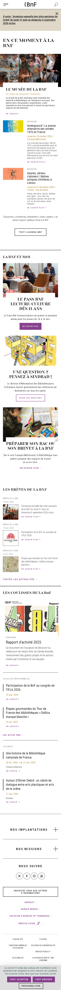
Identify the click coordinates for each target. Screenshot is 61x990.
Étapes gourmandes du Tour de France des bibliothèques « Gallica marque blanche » (28, 712)
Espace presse (29, 909)
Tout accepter (19, 979)
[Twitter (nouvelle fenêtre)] (19, 876)
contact (29, 902)
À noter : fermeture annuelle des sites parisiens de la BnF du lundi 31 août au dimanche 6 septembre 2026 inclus (30, 20)
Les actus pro (12, 735)
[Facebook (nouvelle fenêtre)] (26, 876)
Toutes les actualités (19, 579)
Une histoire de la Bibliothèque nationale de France (25, 755)
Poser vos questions (30, 398)
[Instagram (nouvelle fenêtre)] (34, 876)
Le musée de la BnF (26, 90)
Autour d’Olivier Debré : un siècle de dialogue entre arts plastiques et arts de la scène (30, 784)
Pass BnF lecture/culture (20, 315)
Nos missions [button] (29, 849)
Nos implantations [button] (29, 829)
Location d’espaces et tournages (29, 916)
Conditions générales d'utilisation (18, 946)
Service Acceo (27, 923)
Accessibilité (17, 957)
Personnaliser (31, 986)
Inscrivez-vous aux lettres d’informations (30, 891)
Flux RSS (43, 939)
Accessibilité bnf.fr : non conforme (43, 958)
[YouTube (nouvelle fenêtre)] (41, 876)
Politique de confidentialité (43, 945)
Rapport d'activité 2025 (23, 642)
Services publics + (43, 951)
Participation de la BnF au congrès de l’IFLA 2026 (30, 687)
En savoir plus (35, 162)
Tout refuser (43, 979)
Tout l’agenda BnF (30, 232)
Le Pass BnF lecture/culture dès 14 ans (31, 304)
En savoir (11, 113)
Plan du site (18, 939)
